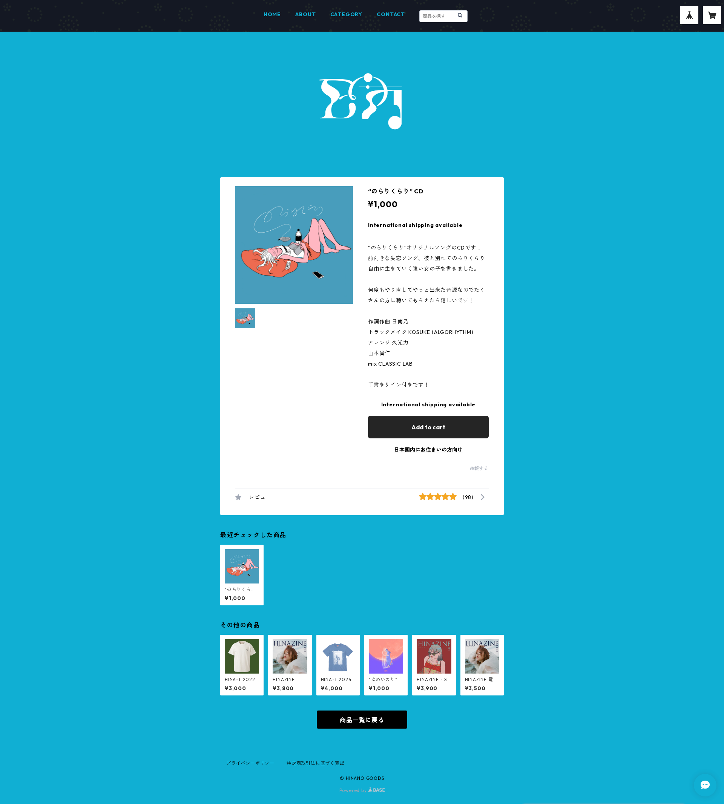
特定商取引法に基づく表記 (316, 763)
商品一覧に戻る (362, 720)
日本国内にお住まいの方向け (428, 449)
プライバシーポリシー (250, 763)
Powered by (353, 790)
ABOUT (305, 14)
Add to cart (428, 427)
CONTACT (391, 14)
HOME (272, 14)
